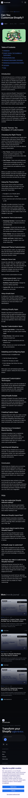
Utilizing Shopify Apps (9, 57)
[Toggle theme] (22, 2)
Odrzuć (13, 790)
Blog (3, 754)
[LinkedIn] (6, 744)
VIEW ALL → (24, 595)
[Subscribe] (5, 739)
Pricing (3, 752)
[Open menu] (25, 2)
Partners (4, 756)
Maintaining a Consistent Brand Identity (13, 63)
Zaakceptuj (13, 787)
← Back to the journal (7, 11)
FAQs (4, 68)
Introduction (6, 50)
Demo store (5, 759)
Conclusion (6, 65)
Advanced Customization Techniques (13, 60)
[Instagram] (3, 744)
